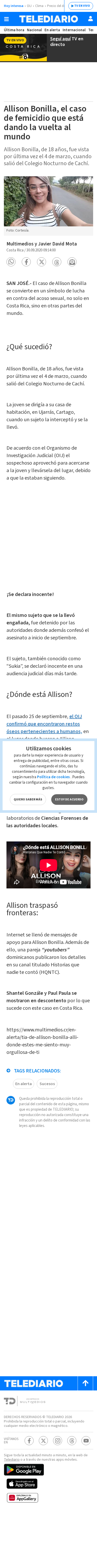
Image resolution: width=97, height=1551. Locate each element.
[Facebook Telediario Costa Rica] (29, 1440)
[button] (11, 262)
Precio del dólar (58, 6)
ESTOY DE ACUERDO (69, 799)
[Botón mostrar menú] (6, 19)
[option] (48, 206)
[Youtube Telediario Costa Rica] (86, 1440)
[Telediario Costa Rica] (48, 19)
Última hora (14, 30)
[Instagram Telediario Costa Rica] (57, 1440)
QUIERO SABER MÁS (28, 799)
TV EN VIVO (82, 6)
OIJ (29, 6)
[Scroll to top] (85, 1383)
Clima (39, 6)
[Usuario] (90, 18)
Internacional (74, 30)
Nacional (34, 30)
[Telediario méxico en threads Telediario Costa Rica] (71, 1440)
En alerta (52, 30)
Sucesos (47, 1084)
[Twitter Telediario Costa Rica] (43, 1440)
